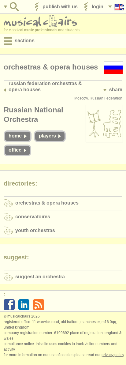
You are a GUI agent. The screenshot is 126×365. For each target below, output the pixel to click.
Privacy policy (113, 355)
